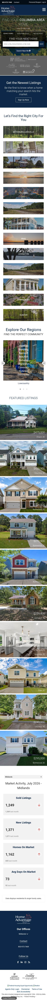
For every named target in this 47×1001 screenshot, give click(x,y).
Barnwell (23, 353)
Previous (3, 363)
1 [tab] (20, 389)
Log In (44, 2)
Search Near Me (23, 51)
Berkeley (23, 360)
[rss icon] (29, 962)
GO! (41, 44)
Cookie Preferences (9, 998)
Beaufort (23, 356)
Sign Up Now (23, 100)
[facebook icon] (18, 962)
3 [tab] (27, 389)
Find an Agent (38, 33)
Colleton (23, 371)
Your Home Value (23, 33)
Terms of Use (37, 989)
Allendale (23, 346)
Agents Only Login (12, 989)
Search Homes (8, 33)
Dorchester (23, 374)
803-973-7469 (7, 2)
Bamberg (23, 349)
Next (43, 363)
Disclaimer (25, 989)
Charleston (23, 363)
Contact (16, 2)
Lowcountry (23, 383)
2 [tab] (23, 389)
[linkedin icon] (21, 962)
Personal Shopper (35, 2)
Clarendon (23, 367)
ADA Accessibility (23, 992)
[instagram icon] (25, 962)
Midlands (22, 934)
